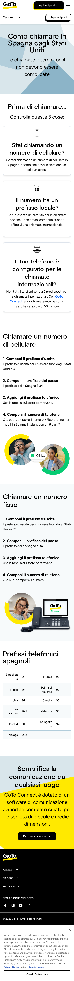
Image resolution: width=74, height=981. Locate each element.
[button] (10, 870)
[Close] (70, 930)
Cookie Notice (36, 967)
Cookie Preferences (37, 974)
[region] (37, 953)
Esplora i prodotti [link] (49, 5)
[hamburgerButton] (68, 5)
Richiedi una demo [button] (37, 836)
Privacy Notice (11, 967)
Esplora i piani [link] (59, 17)
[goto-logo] (37, 857)
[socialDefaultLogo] (5, 905)
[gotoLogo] (10, 5)
